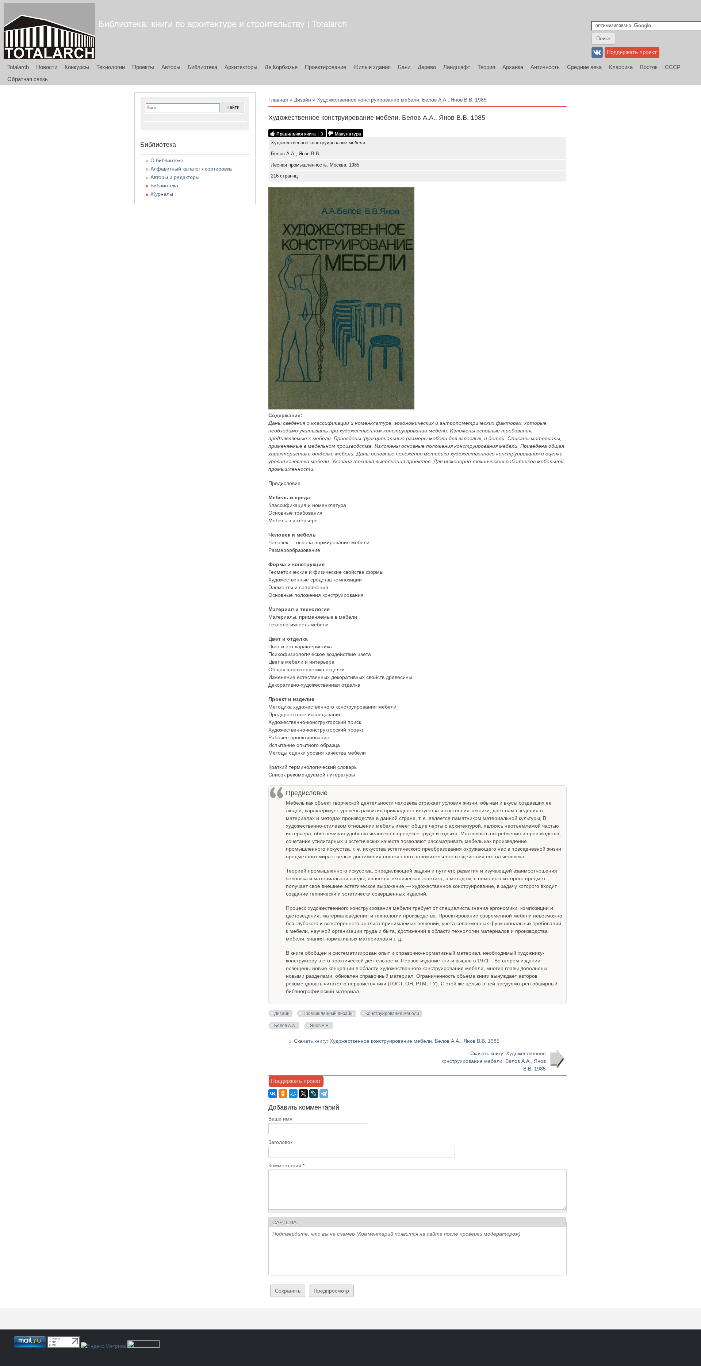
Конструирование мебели (392, 1013)
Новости (46, 67)
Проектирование (325, 67)
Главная (278, 100)
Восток (649, 67)
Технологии (110, 67)
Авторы (170, 67)
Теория (486, 67)
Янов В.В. (320, 1025)
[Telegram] (323, 1093)
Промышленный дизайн (327, 1013)
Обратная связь (27, 79)
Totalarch (18, 67)
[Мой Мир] (293, 1093)
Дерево (427, 67)
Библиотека (202, 67)
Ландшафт (456, 67)
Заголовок (280, 1142)
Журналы (161, 194)
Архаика (512, 67)
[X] (303, 1093)
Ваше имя (280, 1119)
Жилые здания (372, 67)
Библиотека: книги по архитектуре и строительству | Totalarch (223, 24)
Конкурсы (77, 67)
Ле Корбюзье (281, 67)
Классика (621, 67)
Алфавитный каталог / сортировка (191, 169)
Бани (404, 67)
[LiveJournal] (313, 1093)
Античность (545, 67)
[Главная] (49, 31)
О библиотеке (166, 160)
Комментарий (286, 1165)
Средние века (584, 67)
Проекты (143, 67)
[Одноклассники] (283, 1093)
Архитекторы (241, 67)
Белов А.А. (285, 1025)
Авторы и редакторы (174, 177)
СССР (673, 67)
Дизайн (302, 100)
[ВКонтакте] (272, 1093)
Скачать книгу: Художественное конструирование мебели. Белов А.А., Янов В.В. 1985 (396, 1041)
